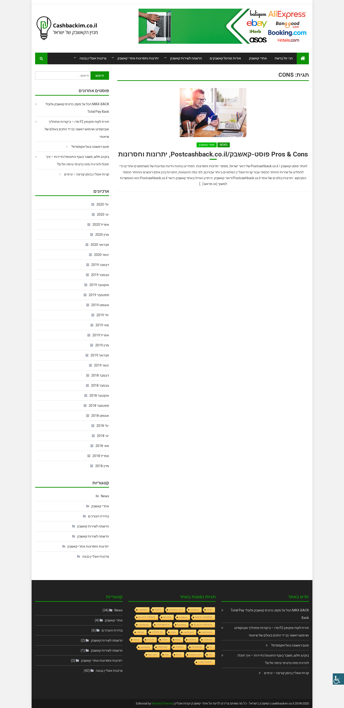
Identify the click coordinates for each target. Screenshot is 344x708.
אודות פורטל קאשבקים (225, 58)
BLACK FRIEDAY (203, 624)
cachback (144, 624)
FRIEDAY (163, 647)
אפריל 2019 (100, 335)
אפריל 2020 (100, 224)
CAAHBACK (163, 624)
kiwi (166, 654)
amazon (194, 609)
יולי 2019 (102, 315)
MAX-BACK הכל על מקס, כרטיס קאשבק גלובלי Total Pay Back (77, 107)
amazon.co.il (176, 609)
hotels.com (195, 654)
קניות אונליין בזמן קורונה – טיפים (86, 174)
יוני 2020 (103, 214)
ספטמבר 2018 (99, 405)
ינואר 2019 (101, 365)
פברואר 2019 (100, 355)
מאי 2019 (102, 325)
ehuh (165, 639)
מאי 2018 (102, 446)
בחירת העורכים (98, 516)
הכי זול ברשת (284, 58)
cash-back (206, 632)
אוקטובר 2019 (99, 285)
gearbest (145, 647)
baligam (183, 617)
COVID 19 (157, 632)
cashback (188, 632)
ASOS (158, 609)
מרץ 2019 (102, 345)
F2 (211, 647)
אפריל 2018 (100, 456)
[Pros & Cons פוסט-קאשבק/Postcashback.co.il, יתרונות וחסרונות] (213, 112)
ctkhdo (140, 632)
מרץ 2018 (102, 466)
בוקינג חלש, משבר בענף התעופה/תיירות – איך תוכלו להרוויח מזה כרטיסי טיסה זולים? (77, 160)
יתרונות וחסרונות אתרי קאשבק (138, 58)
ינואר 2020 (101, 255)
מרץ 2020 (102, 234)
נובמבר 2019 (100, 275)
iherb (179, 654)
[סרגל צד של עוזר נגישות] (338, 679)
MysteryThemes (162, 703)
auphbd (143, 609)
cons (173, 632)
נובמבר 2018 (100, 385)
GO (210, 654)
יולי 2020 (102, 204)
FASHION (197, 647)
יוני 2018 (103, 436)
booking (181, 624)
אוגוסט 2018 (100, 416)
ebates (192, 639)
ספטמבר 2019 (99, 295)
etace (136, 639)
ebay (178, 639)
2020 (209, 609)
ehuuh (150, 639)
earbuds (208, 639)
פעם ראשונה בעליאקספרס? (90, 147)
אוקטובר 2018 (99, 395)
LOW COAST (205, 662)
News (223, 144)
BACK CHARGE (203, 617)
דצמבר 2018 (100, 375)
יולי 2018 (102, 426)
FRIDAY (180, 647)
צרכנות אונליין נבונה (93, 58)
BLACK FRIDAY (147, 617)
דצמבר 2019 (100, 265)
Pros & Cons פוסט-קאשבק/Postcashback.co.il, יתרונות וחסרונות (213, 154)
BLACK (167, 617)
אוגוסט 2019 (100, 305)
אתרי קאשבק (258, 58)
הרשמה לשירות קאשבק (186, 58)
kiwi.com (152, 654)
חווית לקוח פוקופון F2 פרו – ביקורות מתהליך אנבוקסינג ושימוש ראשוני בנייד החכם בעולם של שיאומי (77, 129)
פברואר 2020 (100, 245)
